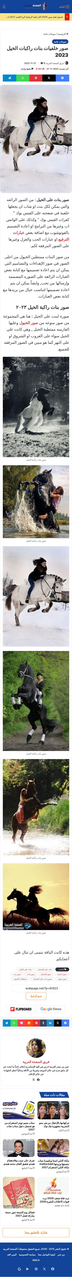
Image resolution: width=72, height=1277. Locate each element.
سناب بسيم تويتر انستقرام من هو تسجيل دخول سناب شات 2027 (20, 1126)
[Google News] (51, 1009)
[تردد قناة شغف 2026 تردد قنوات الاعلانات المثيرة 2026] (53, 1186)
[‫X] (34, 1080)
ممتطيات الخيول (20, 979)
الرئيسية (62, 34)
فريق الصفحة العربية (55, 63)
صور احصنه (61, 974)
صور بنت (17, 974)
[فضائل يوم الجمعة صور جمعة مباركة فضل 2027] (19, 1193)
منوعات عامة (49, 34)
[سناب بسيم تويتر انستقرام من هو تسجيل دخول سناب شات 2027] (19, 1110)
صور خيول (62, 979)
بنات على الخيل (25, 969)
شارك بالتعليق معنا (36, 1232)
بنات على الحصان (45, 969)
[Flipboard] (21, 1009)
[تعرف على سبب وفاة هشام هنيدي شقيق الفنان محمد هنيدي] (19, 1148)
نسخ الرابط (36, 996)
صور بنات (30, 974)
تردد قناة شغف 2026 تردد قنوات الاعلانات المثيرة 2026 (54, 1200)
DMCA (36, 1260)
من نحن (61, 1254)
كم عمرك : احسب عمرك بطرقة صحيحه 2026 (41, 16)
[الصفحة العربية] (36, 6)
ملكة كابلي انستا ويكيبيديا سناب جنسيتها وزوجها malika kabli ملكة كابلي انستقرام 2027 (53, 1164)
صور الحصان (46, 974)
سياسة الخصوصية (27, 1254)
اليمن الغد (12, 1254)
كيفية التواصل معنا (46, 1254)
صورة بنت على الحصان (42, 979)
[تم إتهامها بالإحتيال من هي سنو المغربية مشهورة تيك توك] (53, 1110)
